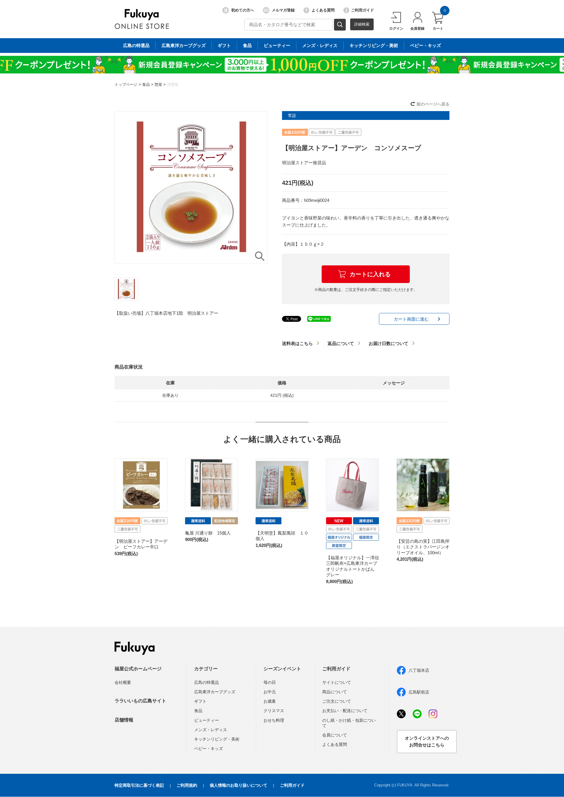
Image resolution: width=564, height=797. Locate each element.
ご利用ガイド (362, 10)
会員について (334, 735)
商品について (334, 691)
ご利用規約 (187, 785)
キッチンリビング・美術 (374, 45)
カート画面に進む (411, 319)
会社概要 (123, 682)
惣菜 (158, 84)
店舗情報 (124, 719)
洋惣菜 (172, 84)
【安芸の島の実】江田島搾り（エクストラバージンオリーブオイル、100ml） (423, 547)
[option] (191, 187)
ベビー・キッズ (425, 45)
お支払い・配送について (344, 710)
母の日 (269, 682)
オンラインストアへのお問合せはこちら (427, 741)
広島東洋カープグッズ (184, 45)
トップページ (126, 84)
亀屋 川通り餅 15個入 (208, 532)
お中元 (269, 691)
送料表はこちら (297, 343)
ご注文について (336, 701)
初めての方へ (242, 10)
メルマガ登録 (283, 10)
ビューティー (277, 45)
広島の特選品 (136, 45)
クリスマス (273, 710)
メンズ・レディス (320, 45)
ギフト (224, 45)
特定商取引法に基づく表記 (139, 785)
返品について (341, 343)
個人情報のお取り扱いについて (238, 785)
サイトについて (336, 682)
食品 (247, 45)
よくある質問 (323, 10)
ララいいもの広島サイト (140, 700)
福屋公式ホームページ (138, 668)
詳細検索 (362, 24)
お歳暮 (269, 701)
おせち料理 (273, 720)
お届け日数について (388, 343)
